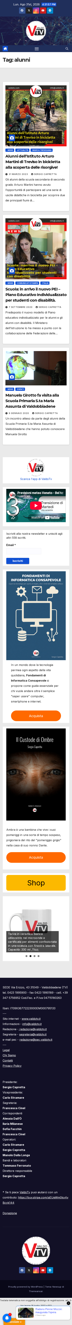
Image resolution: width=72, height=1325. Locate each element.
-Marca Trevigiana (42, 150)
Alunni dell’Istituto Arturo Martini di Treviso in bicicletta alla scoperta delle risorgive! (32, 162)
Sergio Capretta (45, 174)
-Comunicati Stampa (27, 283)
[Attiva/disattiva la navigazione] (37, 48)
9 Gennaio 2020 (19, 413)
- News (9, 150)
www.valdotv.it (31, 1018)
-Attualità (22, 150)
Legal (6, 1050)
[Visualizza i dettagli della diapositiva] (32, 926)
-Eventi (20, 389)
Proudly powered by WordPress (26, 1286)
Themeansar (36, 1291)
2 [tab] (30, 956)
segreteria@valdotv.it (32, 1034)
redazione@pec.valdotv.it (35, 1039)
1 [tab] (26, 956)
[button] (67, 48)
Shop (36, 882)
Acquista (36, 716)
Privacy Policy (12, 1065)
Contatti (8, 1060)
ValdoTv (25, 1192)
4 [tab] (38, 956)
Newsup (56, 1286)
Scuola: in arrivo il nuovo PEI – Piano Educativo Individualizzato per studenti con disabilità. (36, 295)
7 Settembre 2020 (21, 307)
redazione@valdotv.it (33, 1029)
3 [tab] (34, 956)
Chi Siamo (9, 1055)
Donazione (10, 1213)
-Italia (44, 283)
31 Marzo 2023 (19, 174)
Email (11, 545)
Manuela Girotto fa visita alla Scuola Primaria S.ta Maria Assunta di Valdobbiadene (32, 401)
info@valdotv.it (32, 1024)
